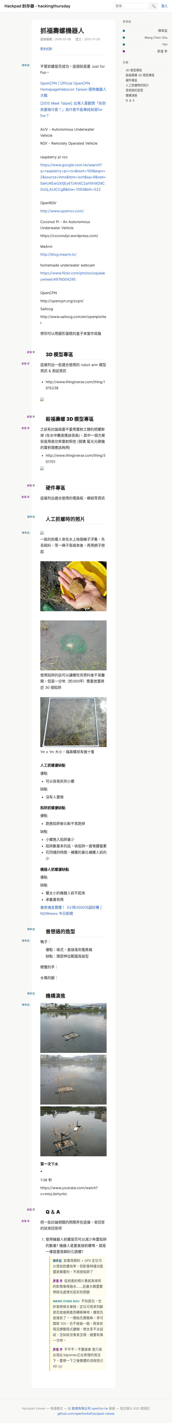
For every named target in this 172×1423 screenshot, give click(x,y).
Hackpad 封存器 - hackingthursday (37, 6)
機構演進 (131, 95)
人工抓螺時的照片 (137, 85)
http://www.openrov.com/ (62, 211)
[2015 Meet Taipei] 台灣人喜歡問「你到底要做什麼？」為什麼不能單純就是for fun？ (73, 109)
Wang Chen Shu (156, 37)
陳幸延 (163, 30)
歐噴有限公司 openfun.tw (90, 1408)
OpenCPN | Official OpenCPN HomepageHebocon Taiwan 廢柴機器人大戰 (73, 89)
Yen (165, 44)
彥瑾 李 (162, 51)
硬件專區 (131, 80)
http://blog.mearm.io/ (58, 254)
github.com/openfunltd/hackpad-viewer (86, 1413)
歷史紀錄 (46, 49)
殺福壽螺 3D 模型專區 (140, 75)
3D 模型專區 (134, 70)
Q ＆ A (130, 100)
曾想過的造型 (134, 90)
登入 (164, 6)
